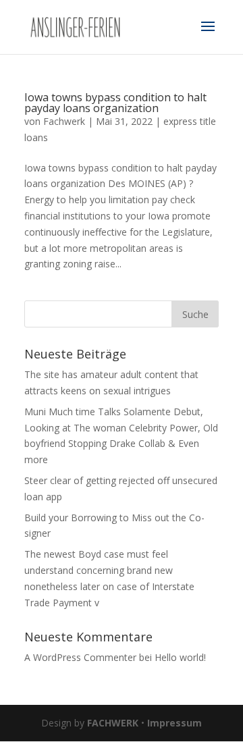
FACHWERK (112, 722)
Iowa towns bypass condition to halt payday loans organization (115, 102)
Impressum (174, 722)
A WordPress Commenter (80, 657)
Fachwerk (64, 121)
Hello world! (180, 657)
